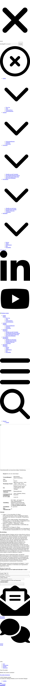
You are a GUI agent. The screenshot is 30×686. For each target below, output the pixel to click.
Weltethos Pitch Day (10, 210)
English (7, 422)
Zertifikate (8, 142)
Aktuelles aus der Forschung (12, 174)
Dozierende (8, 144)
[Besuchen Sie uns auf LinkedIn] (15, 284)
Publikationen (9, 244)
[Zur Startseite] (4, 313)
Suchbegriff (2, 44)
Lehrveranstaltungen (10, 141)
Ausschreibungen (9, 111)
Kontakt (4, 666)
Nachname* (3, 576)
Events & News (9, 110)
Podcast (7, 242)
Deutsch (4, 421)
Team (7, 108)
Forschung (5, 145)
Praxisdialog (5, 179)
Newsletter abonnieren (5, 675)
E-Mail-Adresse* (4, 577)
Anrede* (2, 573)
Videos (7, 243)
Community (8, 212)
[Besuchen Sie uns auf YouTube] (15, 311)
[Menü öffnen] (15, 388)
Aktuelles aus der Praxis (11, 208)
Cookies (4, 681)
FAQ (4, 664)
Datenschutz (5, 665)
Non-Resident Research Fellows (13, 175)
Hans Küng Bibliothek (11, 178)
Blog (7, 246)
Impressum (5, 667)
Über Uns (8, 107)
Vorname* (2, 574)
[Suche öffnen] (15, 418)
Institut (4, 78)
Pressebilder (8, 247)
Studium (4, 112)
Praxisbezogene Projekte (11, 209)
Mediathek (5, 213)
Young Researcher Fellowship (12, 176)
